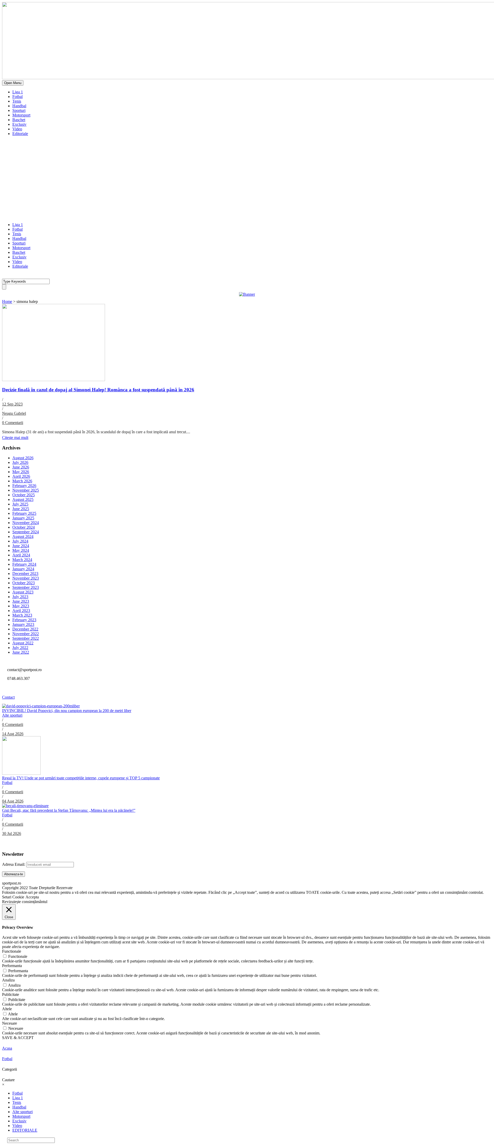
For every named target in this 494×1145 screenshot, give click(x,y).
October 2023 (23, 583)
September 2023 (25, 587)
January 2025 (23, 518)
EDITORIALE (24, 1130)
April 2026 (21, 476)
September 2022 (25, 638)
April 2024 (21, 555)
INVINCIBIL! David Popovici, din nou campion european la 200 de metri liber (66, 710)
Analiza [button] (8, 980)
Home (7, 301)
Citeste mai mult (15, 437)
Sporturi (18, 110)
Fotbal (17, 96)
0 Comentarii (12, 422)
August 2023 (22, 592)
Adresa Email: (14, 864)
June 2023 (20, 601)
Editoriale (20, 133)
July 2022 (20, 647)
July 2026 (20, 462)
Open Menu (12, 83)
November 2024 (25, 522)
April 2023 (21, 610)
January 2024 (23, 569)
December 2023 (25, 573)
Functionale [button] (11, 951)
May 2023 (20, 606)
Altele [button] (7, 1009)
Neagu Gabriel (14, 413)
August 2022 (22, 643)
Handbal (19, 106)
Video (17, 129)
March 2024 (22, 559)
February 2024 (24, 564)
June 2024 (20, 546)
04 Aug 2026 (12, 801)
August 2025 (22, 499)
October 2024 (23, 527)
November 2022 (25, 634)
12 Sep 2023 (12, 404)
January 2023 (23, 624)
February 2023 (24, 620)
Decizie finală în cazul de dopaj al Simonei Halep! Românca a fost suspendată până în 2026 (98, 389)
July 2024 (20, 541)
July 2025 (20, 504)
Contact (8, 697)
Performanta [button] (12, 965)
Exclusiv (19, 124)
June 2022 (20, 652)
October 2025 (23, 495)
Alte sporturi (12, 715)
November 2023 (25, 578)
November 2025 (25, 490)
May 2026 (20, 472)
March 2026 (22, 481)
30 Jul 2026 (11, 833)
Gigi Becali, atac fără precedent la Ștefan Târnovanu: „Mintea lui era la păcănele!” (68, 810)
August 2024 (22, 536)
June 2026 (20, 467)
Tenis (16, 101)
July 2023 (20, 596)
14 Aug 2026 (12, 734)
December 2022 (25, 629)
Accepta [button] (32, 897)
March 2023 (22, 615)
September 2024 (25, 532)
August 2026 (22, 458)
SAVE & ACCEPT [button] (18, 1037)
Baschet (18, 120)
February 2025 (24, 513)
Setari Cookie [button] (13, 897)
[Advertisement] (247, 182)
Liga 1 (17, 92)
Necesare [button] (9, 1023)
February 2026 (24, 485)
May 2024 (20, 550)
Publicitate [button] (10, 994)
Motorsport (21, 115)
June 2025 (20, 509)
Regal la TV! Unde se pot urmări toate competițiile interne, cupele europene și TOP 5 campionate (81, 778)
